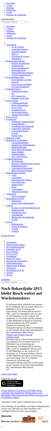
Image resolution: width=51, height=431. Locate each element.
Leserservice (21, 390)
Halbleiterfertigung (19, 166)
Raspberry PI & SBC (20, 98)
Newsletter (10, 26)
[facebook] (1, 376)
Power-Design (12, 101)
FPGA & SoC (12, 117)
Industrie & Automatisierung (23, 145)
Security (15, 133)
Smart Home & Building (22, 150)
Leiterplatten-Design (20, 131)
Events (9, 36)
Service (9, 222)
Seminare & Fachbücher (16, 38)
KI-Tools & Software (20, 87)
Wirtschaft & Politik (20, 192)
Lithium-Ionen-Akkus (21, 115)
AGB (28, 390)
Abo (46, 395)
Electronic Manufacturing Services (26, 164)
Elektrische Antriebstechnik (23, 122)
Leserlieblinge (17, 215)
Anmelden (5, 279)
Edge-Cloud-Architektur (22, 84)
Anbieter (15, 231)
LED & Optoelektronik (21, 75)
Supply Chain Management (23, 203)
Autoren (15, 397)
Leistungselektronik (20, 103)
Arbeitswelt (11, 194)
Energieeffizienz (18, 124)
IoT (13, 94)
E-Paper (9, 29)
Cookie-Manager (8, 390)
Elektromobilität (18, 154)
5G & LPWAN (18, 47)
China (14, 175)
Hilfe (33, 390)
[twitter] (2, 376)
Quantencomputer (19, 52)
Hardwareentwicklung (15, 61)
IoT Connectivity (19, 96)
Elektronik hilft (18, 210)
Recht (14, 187)
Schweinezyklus (18, 182)
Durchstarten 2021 (19, 212)
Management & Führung (22, 180)
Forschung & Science (20, 56)
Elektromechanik (19, 70)
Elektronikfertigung (14, 159)
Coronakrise (17, 178)
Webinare (10, 31)
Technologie (11, 45)
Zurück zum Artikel (9, 374)
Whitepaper (11, 33)
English (15, 219)
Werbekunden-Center (33, 393)
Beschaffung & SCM (15, 198)
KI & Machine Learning (22, 80)
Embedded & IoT (13, 89)
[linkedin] (4, 376)
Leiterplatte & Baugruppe (22, 168)
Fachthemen (11, 119)
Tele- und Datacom (19, 157)
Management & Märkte (16, 173)
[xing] (3, 376)
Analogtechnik (18, 66)
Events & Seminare (19, 226)
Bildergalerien (17, 224)
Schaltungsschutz (19, 110)
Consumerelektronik (20, 143)
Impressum (39, 395)
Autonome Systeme (20, 49)
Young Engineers (19, 196)
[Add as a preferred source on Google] (12, 386)
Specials (9, 205)
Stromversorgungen (20, 112)
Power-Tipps (17, 108)
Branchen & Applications (16, 140)
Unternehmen (17, 189)
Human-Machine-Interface (22, 73)
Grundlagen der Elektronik (23, 126)
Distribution (16, 201)
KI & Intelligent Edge (15, 77)
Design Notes (17, 136)
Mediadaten (6, 395)
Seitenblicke (17, 59)
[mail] (5, 376)
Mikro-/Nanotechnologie (22, 171)
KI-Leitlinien (6, 397)
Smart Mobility (18, 152)
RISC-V (15, 54)
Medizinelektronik (19, 147)
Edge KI (15, 82)
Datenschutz (16, 395)
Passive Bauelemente (20, 68)
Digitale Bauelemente (20, 63)
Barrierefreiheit (28, 395)
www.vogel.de (30, 411)
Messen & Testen (13, 138)
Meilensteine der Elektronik (23, 217)
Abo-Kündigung (17, 393)
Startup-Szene (17, 185)
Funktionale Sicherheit (21, 129)
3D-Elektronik (17, 161)
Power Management (20, 105)
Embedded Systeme (20, 91)
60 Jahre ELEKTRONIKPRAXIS (26, 208)
